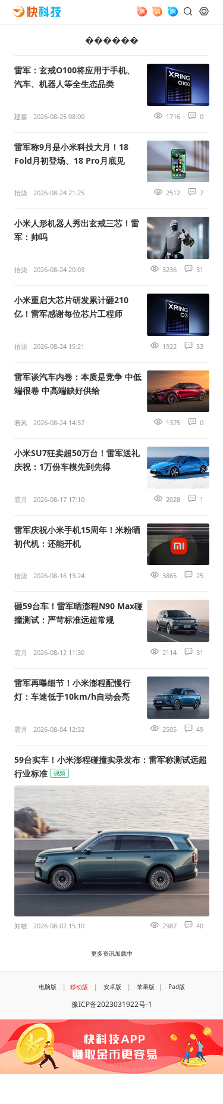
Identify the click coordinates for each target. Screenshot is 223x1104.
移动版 (79, 987)
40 (199, 925)
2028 (173, 499)
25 (199, 575)
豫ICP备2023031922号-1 (111, 1004)
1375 (173, 422)
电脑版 (47, 987)
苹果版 (146, 987)
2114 (169, 652)
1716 (173, 116)
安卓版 (112, 987)
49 (199, 729)
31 (199, 269)
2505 (169, 729)
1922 (169, 346)
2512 (173, 192)
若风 (20, 422)
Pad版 (176, 987)
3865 (169, 575)
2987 (169, 925)
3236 (169, 269)
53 (199, 346)
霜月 (20, 499)
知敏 (20, 925)
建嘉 (20, 116)
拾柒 (20, 192)
